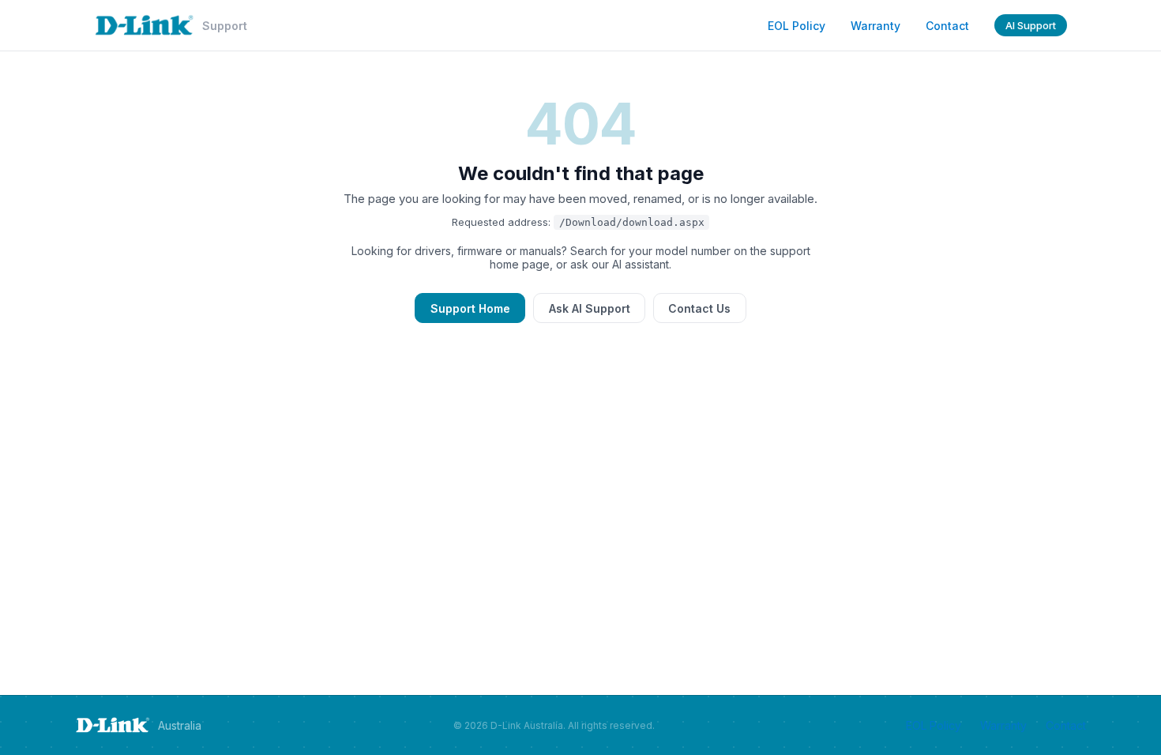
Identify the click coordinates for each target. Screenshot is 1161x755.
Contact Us (699, 308)
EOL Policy (796, 25)
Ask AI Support (589, 308)
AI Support (1030, 25)
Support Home (470, 308)
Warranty (875, 25)
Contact (947, 25)
